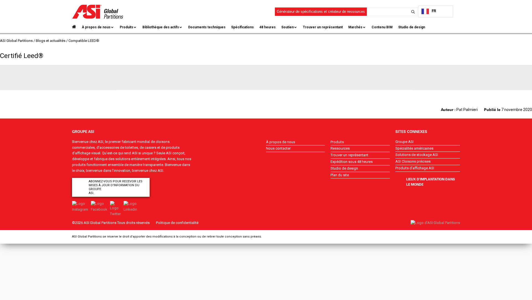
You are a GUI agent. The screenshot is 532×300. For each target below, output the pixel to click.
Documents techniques (207, 27)
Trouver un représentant (323, 27)
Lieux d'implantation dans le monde (430, 181)
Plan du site (340, 175)
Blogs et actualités (50, 41)
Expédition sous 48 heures (352, 162)
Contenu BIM (382, 27)
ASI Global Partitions (16, 41)
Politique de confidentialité (177, 223)
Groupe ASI (404, 142)
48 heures (267, 27)
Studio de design (411, 27)
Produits (126, 27)
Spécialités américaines (414, 148)
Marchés (355, 27)
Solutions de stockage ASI (416, 155)
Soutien (287, 27)
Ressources (340, 148)
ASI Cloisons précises (413, 161)
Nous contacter (278, 148)
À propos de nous (96, 27)
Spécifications (242, 27)
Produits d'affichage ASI (414, 168)
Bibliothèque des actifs (160, 27)
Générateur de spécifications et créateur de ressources (321, 11)
